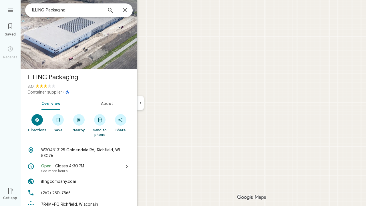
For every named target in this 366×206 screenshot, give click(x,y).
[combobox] (67, 10)
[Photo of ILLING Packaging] (79, 34)
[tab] (50, 103)
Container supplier (44, 92)
